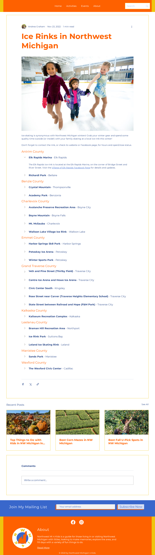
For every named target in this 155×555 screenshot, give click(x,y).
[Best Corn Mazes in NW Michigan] (77, 422)
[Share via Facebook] (22, 384)
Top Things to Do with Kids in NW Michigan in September (26, 441)
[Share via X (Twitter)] (30, 384)
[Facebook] (73, 522)
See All (145, 404)
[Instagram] (81, 522)
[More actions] (132, 26)
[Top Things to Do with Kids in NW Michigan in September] (28, 422)
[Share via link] (37, 384)
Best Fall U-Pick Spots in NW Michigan (125, 441)
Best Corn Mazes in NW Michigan (76, 441)
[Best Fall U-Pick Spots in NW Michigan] (126, 422)
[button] (77, 158)
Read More (43, 547)
